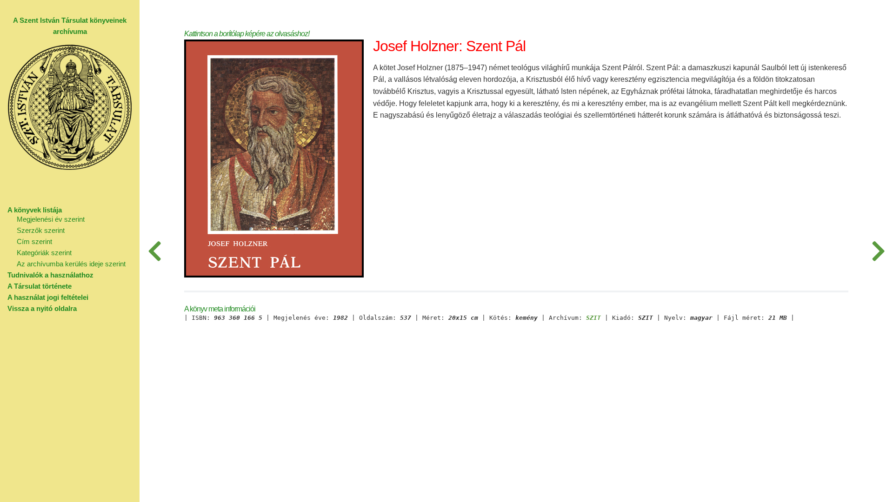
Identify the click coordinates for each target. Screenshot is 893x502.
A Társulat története (39, 286)
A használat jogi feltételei (47, 297)
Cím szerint (34, 241)
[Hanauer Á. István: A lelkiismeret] (154, 251)
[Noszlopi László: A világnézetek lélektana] (878, 251)
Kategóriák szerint (44, 253)
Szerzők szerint (41, 230)
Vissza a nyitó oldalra (42, 308)
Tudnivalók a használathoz (50, 275)
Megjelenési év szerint (51, 219)
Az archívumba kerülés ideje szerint (71, 264)
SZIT (593, 318)
